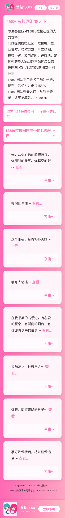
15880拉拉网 (24, 111)
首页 (40, 8)
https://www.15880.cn (46, 490)
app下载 (54, 8)
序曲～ (49, 180)
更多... (54, 133)
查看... (20, 167)
